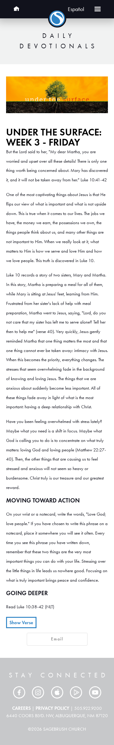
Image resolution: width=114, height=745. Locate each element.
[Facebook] (19, 692)
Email (57, 639)
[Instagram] (38, 692)
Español (76, 9)
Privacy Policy (52, 708)
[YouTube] (95, 692)
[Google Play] (76, 692)
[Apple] (57, 692)
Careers (21, 708)
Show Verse (21, 622)
